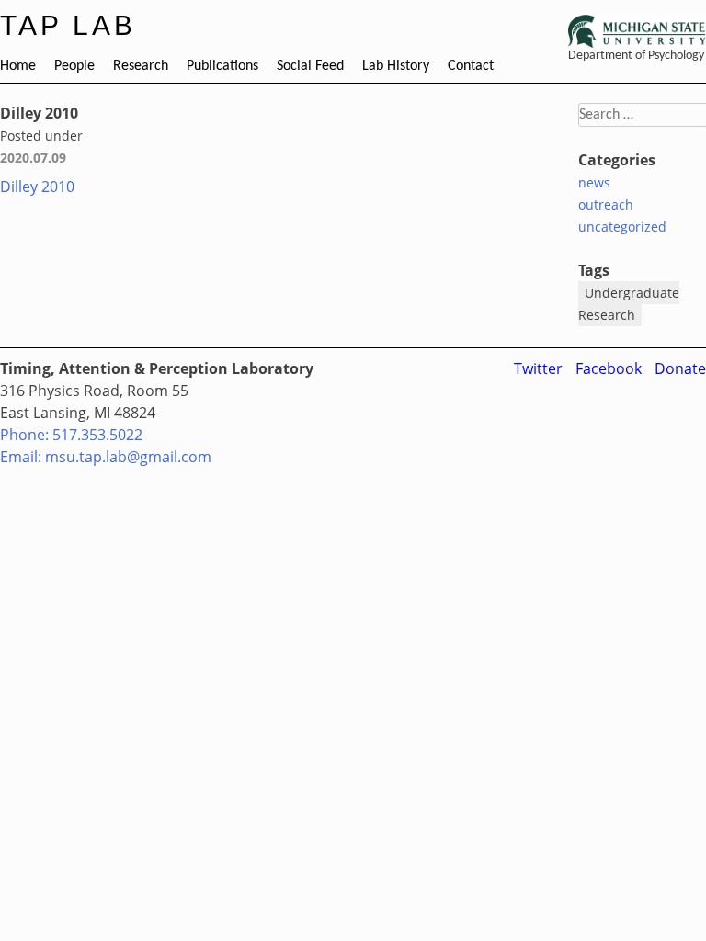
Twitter (538, 368)
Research (140, 66)
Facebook (608, 368)
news (594, 182)
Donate (680, 368)
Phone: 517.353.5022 (71, 435)
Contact (471, 66)
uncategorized (622, 226)
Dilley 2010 (37, 186)
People (74, 66)
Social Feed (310, 66)
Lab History (395, 66)
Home (18, 66)
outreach (605, 204)
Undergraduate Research (628, 303)
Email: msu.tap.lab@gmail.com (105, 457)
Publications (222, 66)
